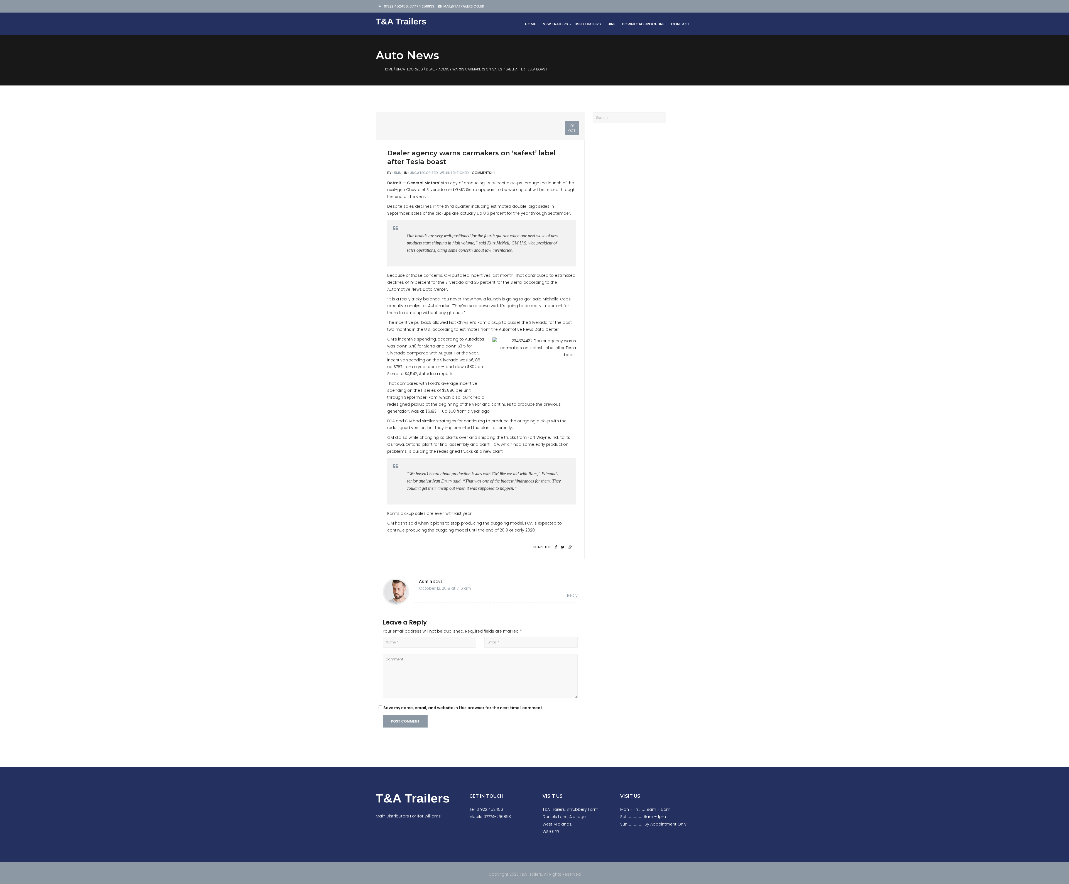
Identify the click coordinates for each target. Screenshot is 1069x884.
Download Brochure (643, 24)
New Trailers (555, 24)
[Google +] (570, 547)
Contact (680, 24)
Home (530, 24)
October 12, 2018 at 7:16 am (445, 588)
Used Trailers (588, 24)
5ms (397, 172)
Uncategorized (409, 69)
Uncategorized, (425, 172)
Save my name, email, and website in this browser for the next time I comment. (463, 708)
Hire (611, 24)
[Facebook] (556, 547)
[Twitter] (563, 547)
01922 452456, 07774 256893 (409, 6)
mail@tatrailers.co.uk (463, 6)
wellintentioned (455, 172)
